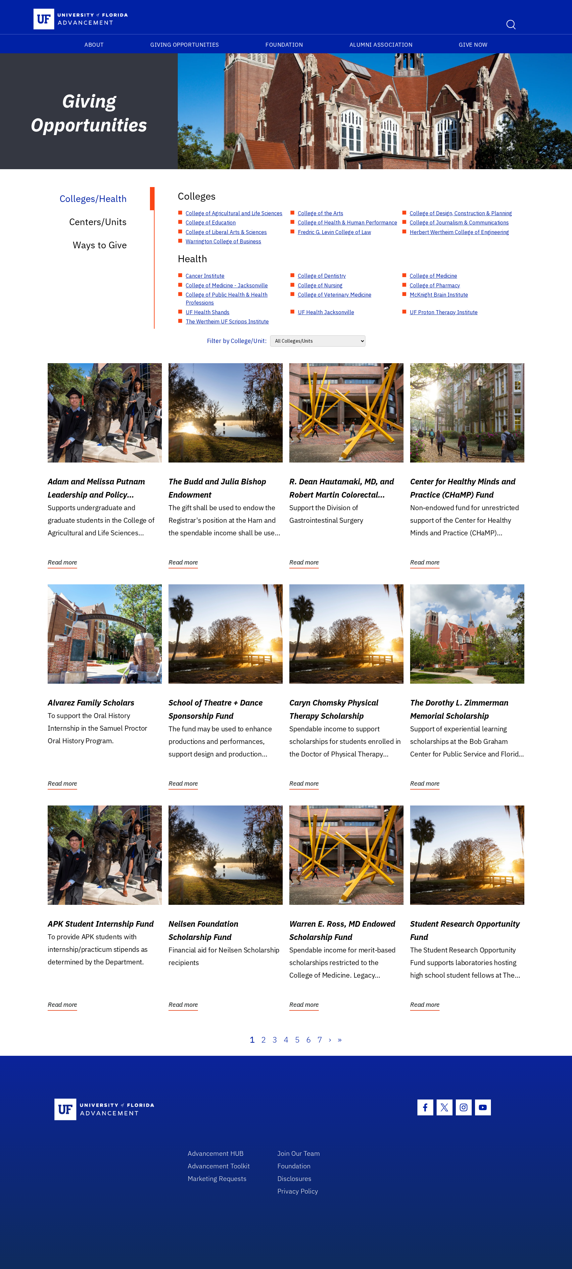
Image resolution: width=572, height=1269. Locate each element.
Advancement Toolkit (219, 1165)
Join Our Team (298, 1153)
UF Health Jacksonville (326, 312)
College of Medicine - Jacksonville (227, 285)
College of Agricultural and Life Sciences (234, 213)
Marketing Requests (217, 1178)
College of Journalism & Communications (459, 222)
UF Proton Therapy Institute (444, 312)
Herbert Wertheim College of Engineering (459, 232)
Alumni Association (381, 44)
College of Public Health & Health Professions (226, 298)
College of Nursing (320, 285)
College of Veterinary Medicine (334, 294)
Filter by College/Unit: (237, 341)
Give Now (473, 44)
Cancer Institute (205, 275)
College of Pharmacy (435, 285)
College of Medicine (433, 275)
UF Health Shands (207, 312)
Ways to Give (100, 245)
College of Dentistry (322, 275)
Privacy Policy (297, 1191)
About (94, 44)
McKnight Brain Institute (439, 294)
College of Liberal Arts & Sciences (226, 232)
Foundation (284, 44)
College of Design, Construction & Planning (461, 213)
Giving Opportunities (184, 44)
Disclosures (294, 1178)
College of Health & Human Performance (347, 222)
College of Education (211, 222)
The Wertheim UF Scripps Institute (227, 321)
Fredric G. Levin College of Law (334, 232)
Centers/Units (98, 222)
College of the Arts (320, 213)
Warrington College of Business (223, 241)
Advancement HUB (216, 1153)
